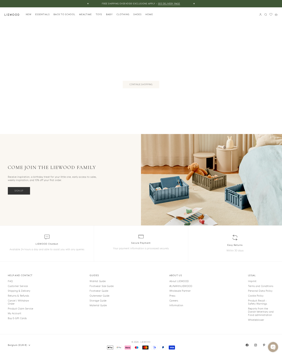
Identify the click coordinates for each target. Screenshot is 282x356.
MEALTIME (85, 14)
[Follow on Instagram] (255, 345)
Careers (173, 300)
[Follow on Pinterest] (264, 345)
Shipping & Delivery (19, 291)
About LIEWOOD (179, 281)
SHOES (137, 14)
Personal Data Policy (260, 291)
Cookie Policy (255, 295)
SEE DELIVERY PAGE (169, 3)
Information (176, 305)
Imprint (252, 281)
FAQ (10, 281)
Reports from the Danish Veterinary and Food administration (261, 312)
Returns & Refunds (18, 295)
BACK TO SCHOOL (64, 14)
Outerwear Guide (99, 295)
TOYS (99, 14)
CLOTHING (123, 14)
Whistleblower (256, 320)
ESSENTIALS (42, 14)
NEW (28, 14)
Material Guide (98, 305)
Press (172, 295)
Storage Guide (98, 300)
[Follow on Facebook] (247, 345)
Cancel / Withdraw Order (18, 302)
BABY (109, 14)
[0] (271, 14)
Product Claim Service (20, 308)
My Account (14, 313)
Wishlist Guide (98, 281)
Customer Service (18, 286)
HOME (149, 14)
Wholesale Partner (180, 291)
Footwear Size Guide (102, 286)
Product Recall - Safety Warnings (257, 302)
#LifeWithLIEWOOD (180, 286)
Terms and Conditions (260, 286)
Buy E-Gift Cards (17, 318)
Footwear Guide (99, 291)
